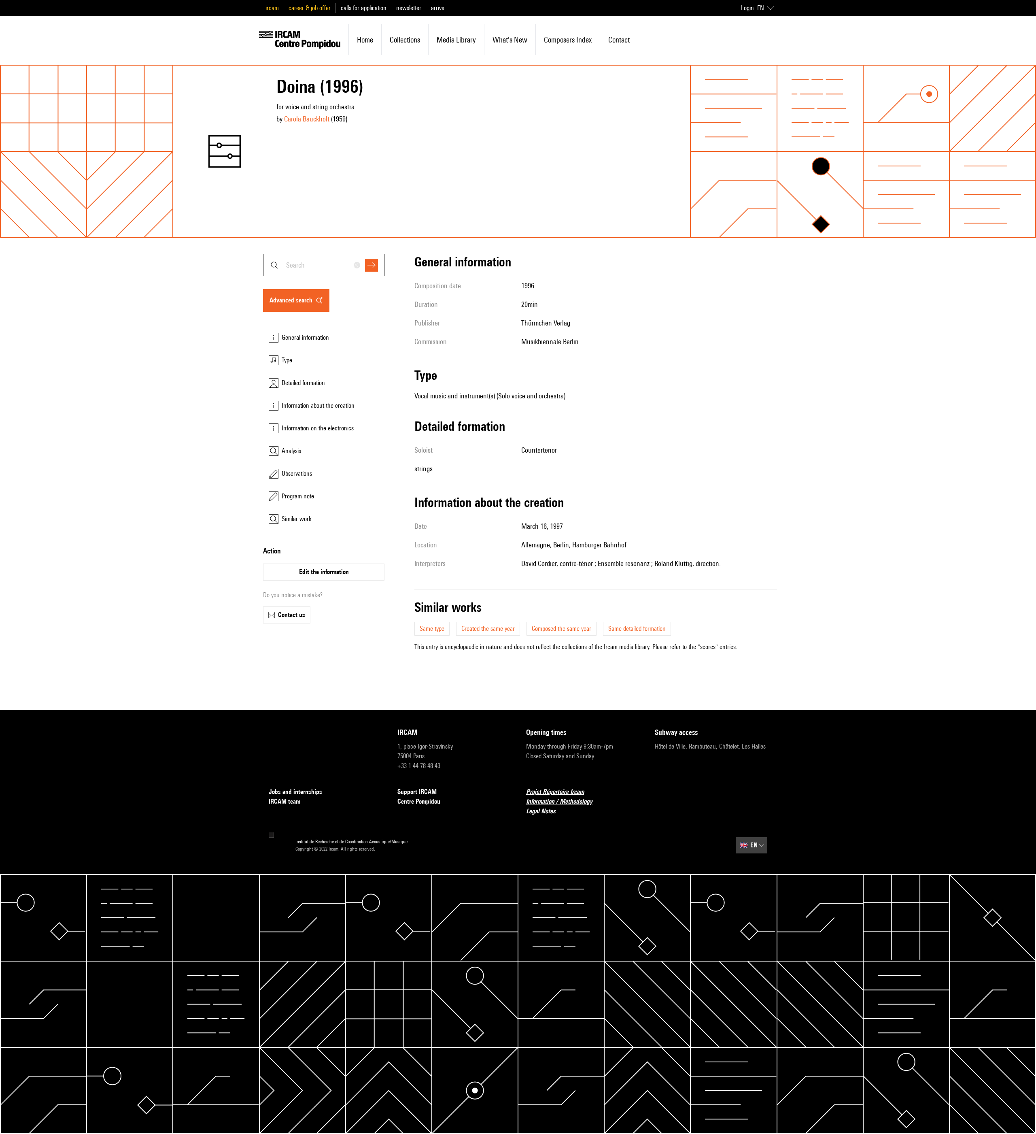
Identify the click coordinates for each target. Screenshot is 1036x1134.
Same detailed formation (637, 628)
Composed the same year (561, 628)
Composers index (568, 39)
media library (456, 39)
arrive (437, 8)
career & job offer (310, 8)
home (365, 39)
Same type (432, 628)
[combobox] (323, 265)
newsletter (408, 8)
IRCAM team (284, 801)
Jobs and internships (295, 792)
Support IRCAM (417, 792)
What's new (510, 39)
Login (747, 8)
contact (619, 39)
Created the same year (488, 628)
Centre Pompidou (418, 801)
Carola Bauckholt (306, 119)
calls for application (363, 8)
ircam (272, 8)
